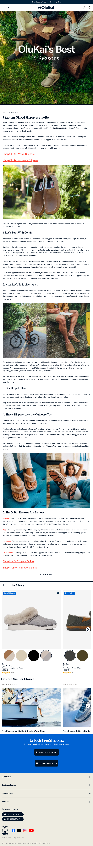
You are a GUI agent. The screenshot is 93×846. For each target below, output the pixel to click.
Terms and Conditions (9, 843)
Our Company (46, 794)
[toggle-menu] (89, 777)
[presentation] (5, 814)
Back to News (46, 575)
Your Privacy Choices (43, 843)
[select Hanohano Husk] (82, 655)
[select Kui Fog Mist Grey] (46, 655)
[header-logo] (46, 7)
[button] (58, 592)
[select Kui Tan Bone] (9, 655)
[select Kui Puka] (21, 655)
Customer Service (46, 785)
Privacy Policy (21, 843)
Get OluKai (46, 777)
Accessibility (31, 843)
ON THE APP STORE (13, 814)
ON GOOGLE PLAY (13, 819)
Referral (46, 802)
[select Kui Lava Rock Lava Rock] (33, 655)
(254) (73, 673)
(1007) (12, 673)
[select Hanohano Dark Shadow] (70, 655)
